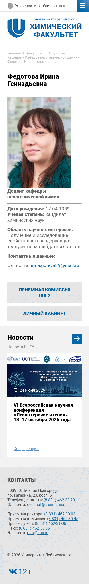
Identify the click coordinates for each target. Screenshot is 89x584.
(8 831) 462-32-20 (59, 500)
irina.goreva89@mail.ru (55, 265)
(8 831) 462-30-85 (34, 528)
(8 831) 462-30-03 (59, 514)
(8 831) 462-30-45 (62, 518)
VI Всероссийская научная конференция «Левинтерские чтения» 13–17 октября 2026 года (43, 412)
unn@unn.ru (37, 533)
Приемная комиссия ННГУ (44, 292)
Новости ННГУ (20, 347)
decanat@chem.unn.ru (47, 504)
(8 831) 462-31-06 (50, 523)
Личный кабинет (44, 313)
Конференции (26, 448)
